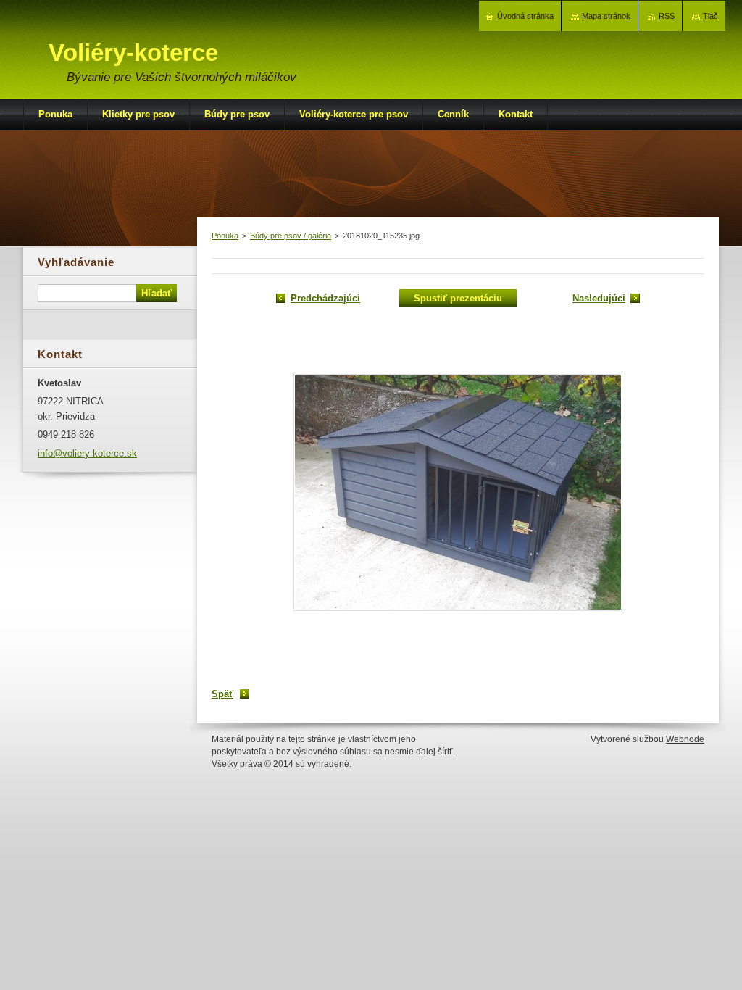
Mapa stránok (606, 16)
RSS (667, 16)
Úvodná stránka (525, 16)
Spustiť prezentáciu (458, 298)
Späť (222, 694)
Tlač (710, 16)
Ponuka (225, 235)
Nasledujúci (598, 298)
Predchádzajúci (325, 298)
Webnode (685, 739)
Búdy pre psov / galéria (290, 235)
